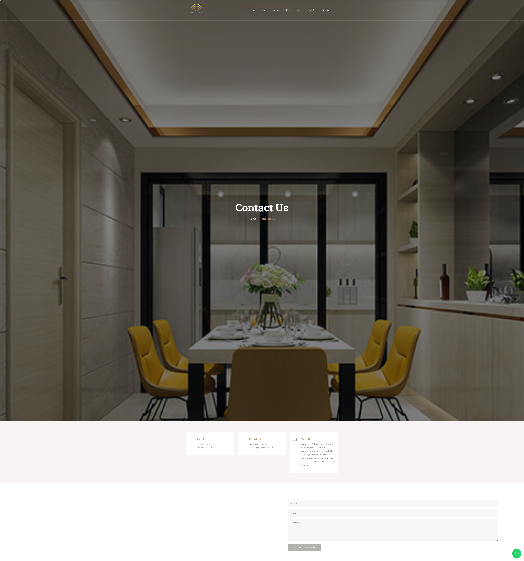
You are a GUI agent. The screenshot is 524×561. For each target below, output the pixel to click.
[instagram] (333, 10)
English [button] (311, 10)
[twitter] (328, 10)
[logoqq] (196, 10)
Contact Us (268, 218)
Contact (298, 10)
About (264, 10)
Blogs (287, 10)
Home (254, 10)
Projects (276, 10)
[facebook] (323, 10)
